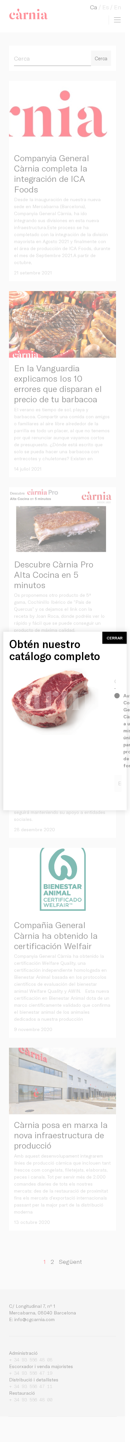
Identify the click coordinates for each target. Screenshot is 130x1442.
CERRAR (115, 637)
